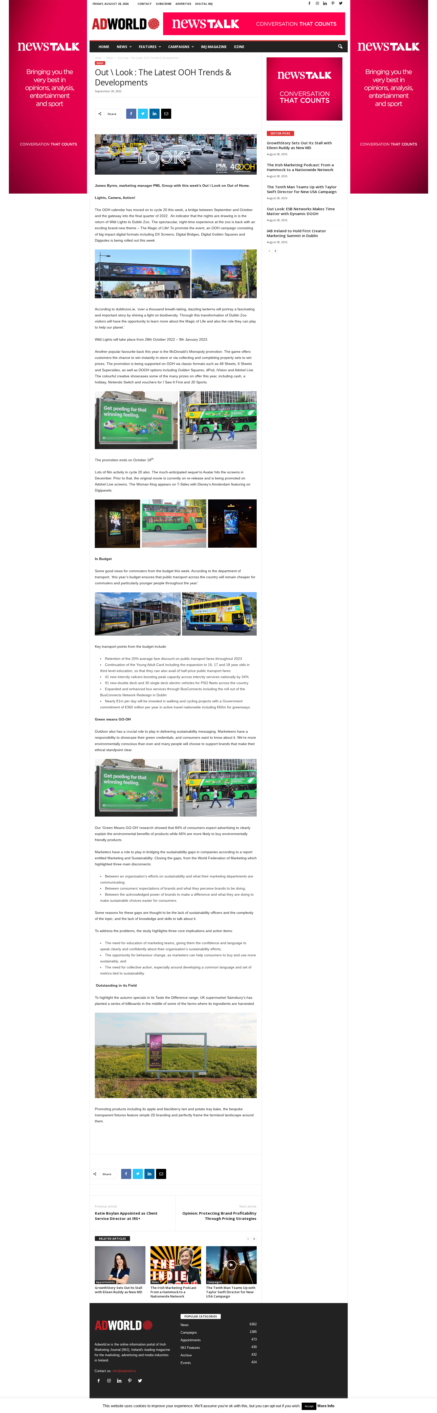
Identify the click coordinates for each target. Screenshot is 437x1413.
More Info (325, 1406)
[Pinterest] (333, 3)
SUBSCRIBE (163, 4)
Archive (186, 1355)
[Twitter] (341, 3)
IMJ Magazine (214, 46)
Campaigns (178, 46)
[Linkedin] (325, 3)
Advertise (183, 4)
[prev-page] (248, 1238)
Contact (145, 4)
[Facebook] (310, 3)
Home (104, 46)
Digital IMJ (204, 4)
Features (148, 46)
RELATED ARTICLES (112, 1238)
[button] (340, 46)
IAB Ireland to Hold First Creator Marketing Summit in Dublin (296, 233)
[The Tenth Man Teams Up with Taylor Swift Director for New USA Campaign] (231, 1265)
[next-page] (254, 1238)
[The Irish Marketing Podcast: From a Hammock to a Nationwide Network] (175, 1265)
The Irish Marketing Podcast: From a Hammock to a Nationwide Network (173, 1292)
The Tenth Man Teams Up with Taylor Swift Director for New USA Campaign (230, 1292)
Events (186, 1363)
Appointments (105, 1282)
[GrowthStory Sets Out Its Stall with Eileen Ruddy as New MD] (120, 1265)
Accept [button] (309, 1406)
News (122, 46)
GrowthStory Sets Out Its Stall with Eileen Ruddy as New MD (118, 1289)
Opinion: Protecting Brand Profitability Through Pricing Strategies (219, 1216)
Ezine (239, 46)
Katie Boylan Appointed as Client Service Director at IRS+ (126, 1216)
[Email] (166, 114)
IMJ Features (190, 1348)
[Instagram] (317, 3)
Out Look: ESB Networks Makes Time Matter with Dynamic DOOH (301, 211)
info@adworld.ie (124, 1371)
